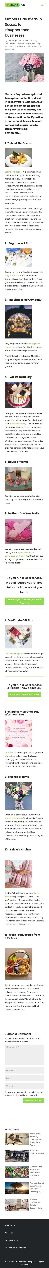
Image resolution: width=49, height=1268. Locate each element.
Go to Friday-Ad (12, 1240)
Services (8, 46)
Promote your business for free (24, 694)
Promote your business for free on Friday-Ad (24, 601)
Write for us (10, 1225)
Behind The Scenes (13, 172)
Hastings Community (31, 43)
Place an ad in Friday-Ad (15, 1247)
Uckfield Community (32, 46)
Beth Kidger (12, 40)
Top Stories (18, 46)
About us (9, 1233)
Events (18, 43)
